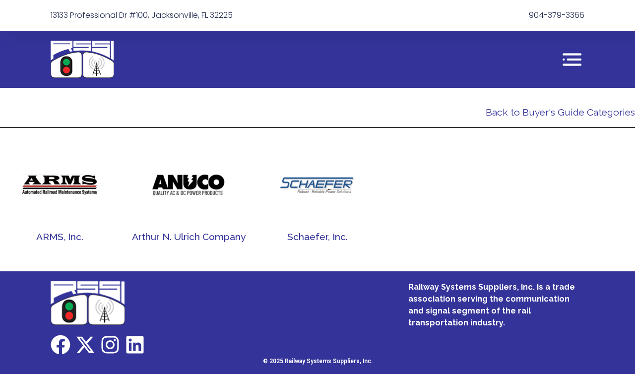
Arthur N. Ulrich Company (189, 236)
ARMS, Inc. (59, 236)
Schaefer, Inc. (317, 236)
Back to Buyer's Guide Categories (560, 112)
